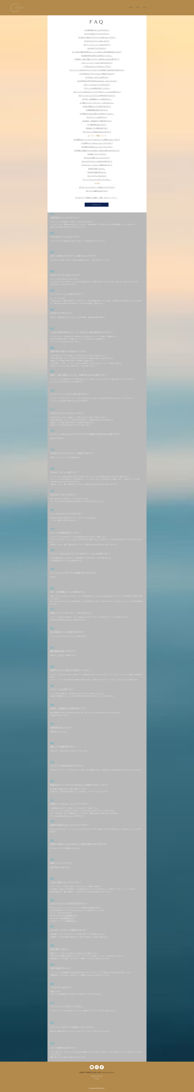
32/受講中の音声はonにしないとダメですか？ (97, 147)
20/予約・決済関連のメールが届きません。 (97, 99)
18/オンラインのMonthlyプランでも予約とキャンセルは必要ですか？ (97, 92)
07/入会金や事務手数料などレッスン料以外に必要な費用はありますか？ (97, 52)
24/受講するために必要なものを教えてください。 (97, 113)
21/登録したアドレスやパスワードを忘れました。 (97, 103)
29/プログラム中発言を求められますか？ (97, 132)
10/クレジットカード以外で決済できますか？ (97, 63)
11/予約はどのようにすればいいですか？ (97, 66)
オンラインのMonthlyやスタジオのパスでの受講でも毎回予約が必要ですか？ (98, 70)
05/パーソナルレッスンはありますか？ (97, 44)
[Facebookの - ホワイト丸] (102, 1067)
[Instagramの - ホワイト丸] (97, 1067)
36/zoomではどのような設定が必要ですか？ (97, 161)
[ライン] (92, 1067)
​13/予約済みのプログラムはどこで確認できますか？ (97, 74)
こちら (68, 619)
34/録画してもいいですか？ (97, 154)
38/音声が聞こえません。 (97, 168)
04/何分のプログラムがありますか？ (97, 41)
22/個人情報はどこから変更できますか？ (97, 106)
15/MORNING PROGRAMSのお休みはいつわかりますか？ (97, 81)
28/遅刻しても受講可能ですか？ (97, 128)
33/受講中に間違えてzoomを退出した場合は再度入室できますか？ (97, 150)
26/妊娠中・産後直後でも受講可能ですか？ (97, 121)
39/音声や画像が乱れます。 (97, 172)
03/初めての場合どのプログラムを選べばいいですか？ (97, 37)
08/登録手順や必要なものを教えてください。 (97, 55)
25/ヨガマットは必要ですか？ (97, 117)
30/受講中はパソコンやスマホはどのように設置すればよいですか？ (97, 139)
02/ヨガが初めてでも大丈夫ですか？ (97, 34)
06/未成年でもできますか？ (97, 48)
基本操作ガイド (71, 921)
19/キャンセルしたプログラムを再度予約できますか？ (97, 95)
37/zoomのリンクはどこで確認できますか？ (97, 165)
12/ (70, 70)
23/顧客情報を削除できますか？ (97, 110)
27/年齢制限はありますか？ (97, 124)
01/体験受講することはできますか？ (97, 30)
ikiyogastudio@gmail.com (106, 596)
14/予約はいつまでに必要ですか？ (97, 77)
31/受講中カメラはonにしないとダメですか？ (97, 143)
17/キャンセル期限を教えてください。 (97, 88)
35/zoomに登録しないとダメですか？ (97, 158)
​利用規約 (82, 1072)
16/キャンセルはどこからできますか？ (97, 84)
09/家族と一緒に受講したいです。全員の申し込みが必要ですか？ (97, 59)
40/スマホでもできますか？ (97, 176)
